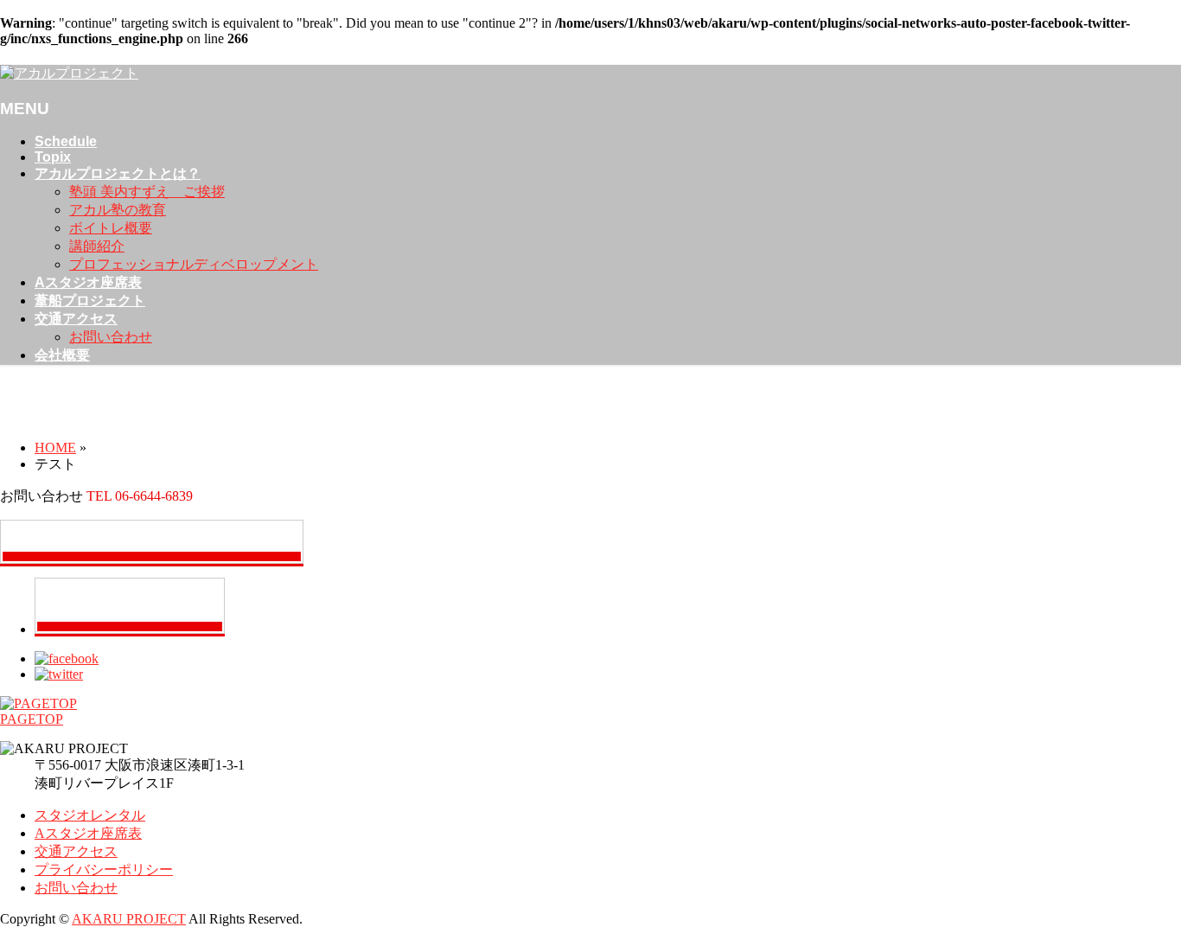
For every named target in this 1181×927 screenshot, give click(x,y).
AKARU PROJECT (129, 918)
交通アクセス (76, 851)
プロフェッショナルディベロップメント (193, 264)
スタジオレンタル (90, 815)
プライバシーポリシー (104, 869)
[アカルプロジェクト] (69, 73)
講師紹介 (96, 246)
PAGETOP (31, 719)
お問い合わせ (110, 336)
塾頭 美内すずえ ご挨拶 (147, 191)
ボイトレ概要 (110, 228)
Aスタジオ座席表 (88, 833)
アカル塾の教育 (117, 209)
